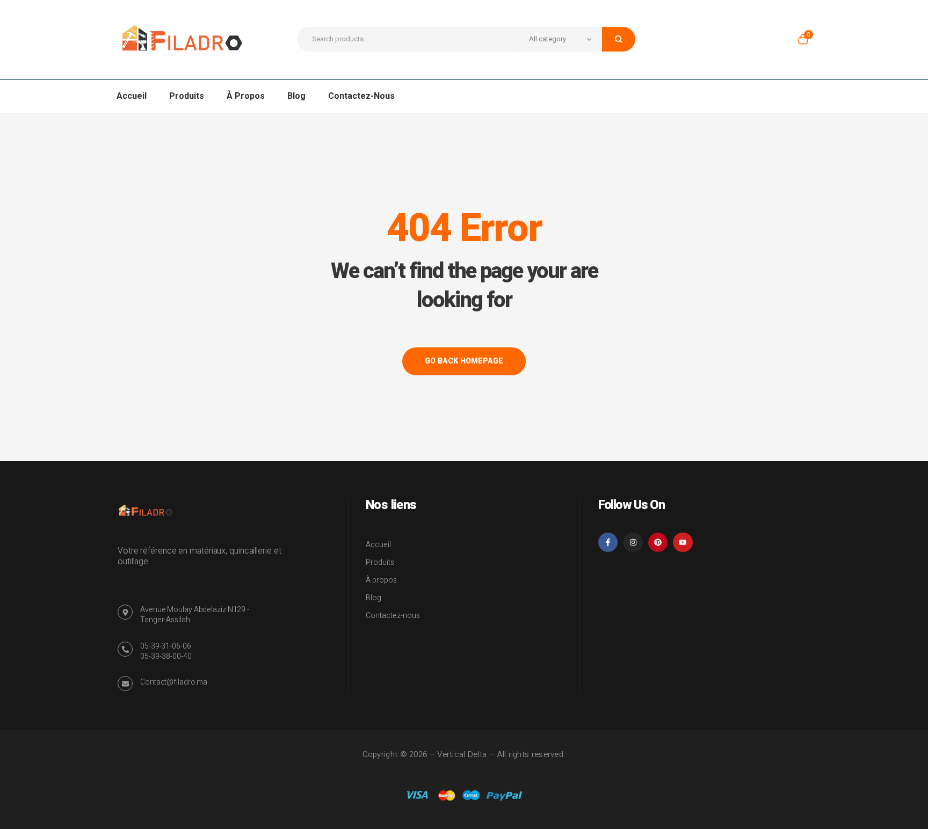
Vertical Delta (462, 754)
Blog (373, 597)
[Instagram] (632, 542)
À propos (381, 580)
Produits (380, 562)
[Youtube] (682, 542)
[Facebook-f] (608, 542)
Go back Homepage (464, 361)
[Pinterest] (658, 542)
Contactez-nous (393, 615)
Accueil (378, 544)
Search (618, 39)
